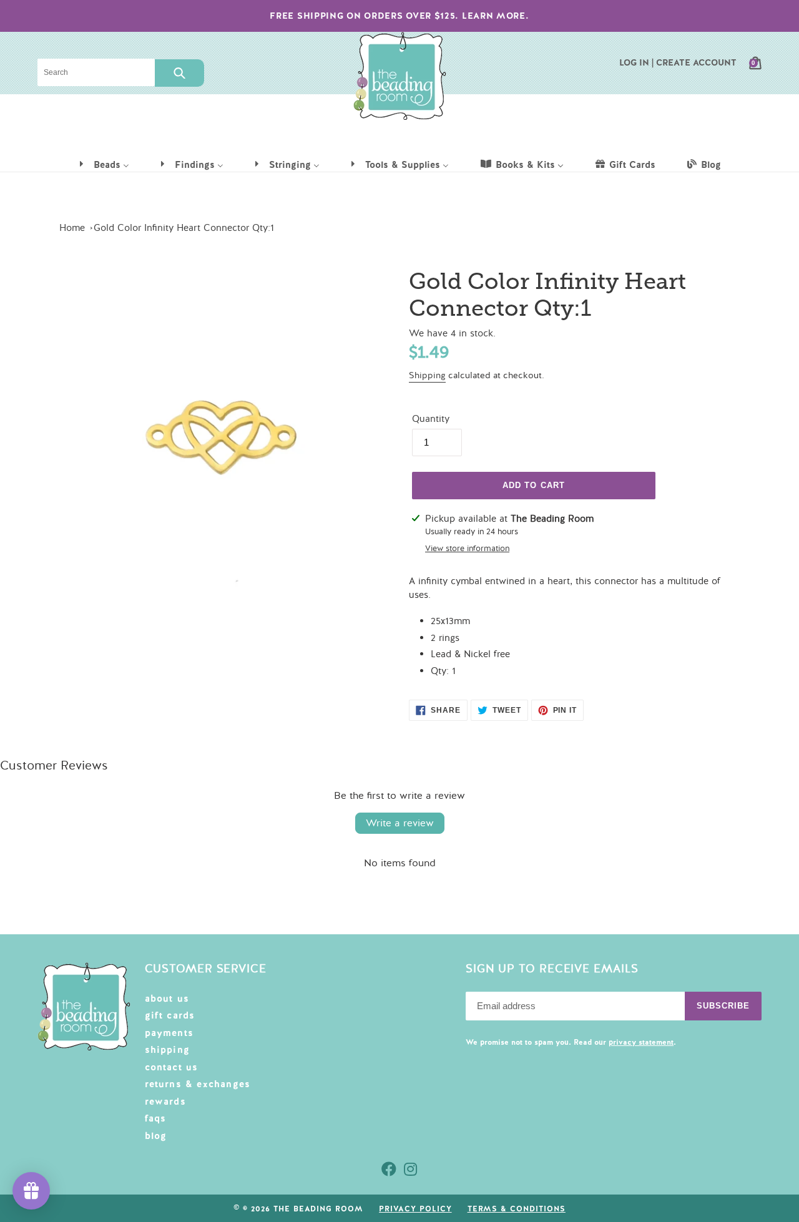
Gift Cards (170, 1015)
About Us (167, 998)
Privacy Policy (415, 1209)
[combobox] (96, 72)
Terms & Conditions (517, 1209)
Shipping (427, 375)
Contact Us (172, 1067)
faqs (156, 1118)
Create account (696, 62)
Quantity (430, 419)
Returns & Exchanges (198, 1084)
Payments (169, 1033)
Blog (156, 1136)
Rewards (165, 1101)
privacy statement (641, 1042)
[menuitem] (104, 164)
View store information (467, 548)
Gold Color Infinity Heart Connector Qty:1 (184, 228)
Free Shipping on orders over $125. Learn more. (399, 15)
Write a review (400, 823)
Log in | (636, 62)
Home (72, 228)
